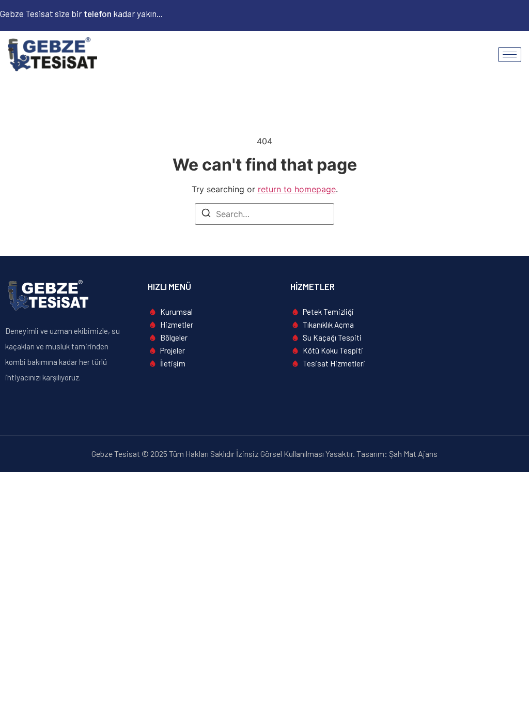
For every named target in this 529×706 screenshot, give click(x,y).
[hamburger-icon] (509, 54)
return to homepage (297, 189)
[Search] (206, 214)
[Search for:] (264, 214)
